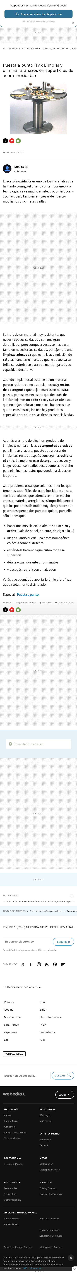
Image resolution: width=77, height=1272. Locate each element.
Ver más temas (14, 1053)
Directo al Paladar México (18, 1247)
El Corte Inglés (47, 48)
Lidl (62, 48)
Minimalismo (12, 1017)
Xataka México (12, 1218)
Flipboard (11, 140)
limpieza (46, 602)
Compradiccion (12, 1199)
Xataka (7, 1115)
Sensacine (45, 1139)
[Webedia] (14, 1096)
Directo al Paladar (13, 1163)
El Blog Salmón (48, 1188)
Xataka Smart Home (15, 1132)
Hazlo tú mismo (50, 1017)
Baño (43, 1002)
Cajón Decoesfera (26, 602)
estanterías (11, 1024)
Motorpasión (46, 1163)
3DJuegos (45, 1115)
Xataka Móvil (11, 1120)
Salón (43, 1009)
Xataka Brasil (11, 1224)
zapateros (10, 1032)
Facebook (31, 964)
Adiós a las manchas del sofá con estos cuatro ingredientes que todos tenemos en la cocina (40, 901)
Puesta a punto (28, 594)
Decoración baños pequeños (46, 911)
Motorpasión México (51, 1247)
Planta (30, 48)
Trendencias (10, 1188)
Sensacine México (49, 1229)
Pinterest (55, 964)
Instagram (39, 964)
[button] (20, 167)
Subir (62, 1094)
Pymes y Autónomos (51, 1193)
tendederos (47, 1032)
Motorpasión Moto (50, 1169)
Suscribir (63, 941)
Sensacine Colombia (51, 1235)
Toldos (73, 48)
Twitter (5, 140)
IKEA (43, 1024)
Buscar (60, 1075)
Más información (33, 1268)
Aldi (42, 1039)
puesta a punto (66, 602)
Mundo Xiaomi (12, 1138)
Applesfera (10, 1126)
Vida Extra (45, 1120)
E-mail (18, 140)
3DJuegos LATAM (49, 1218)
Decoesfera (10, 1193)
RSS (47, 964)
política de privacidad (46, 950)
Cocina (8, 1009)
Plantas (9, 1002)
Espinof (44, 1145)
